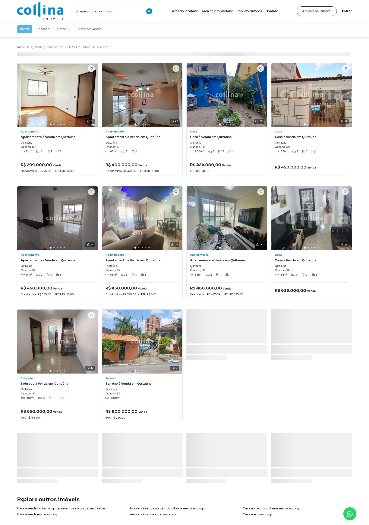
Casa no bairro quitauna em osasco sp (271, 508)
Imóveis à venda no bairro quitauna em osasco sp (167, 508)
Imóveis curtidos (249, 11)
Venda (25, 29)
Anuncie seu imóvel (316, 11)
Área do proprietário (217, 11)
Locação (43, 29)
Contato (271, 11)
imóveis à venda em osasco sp (153, 514)
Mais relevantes (90, 29)
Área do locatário (185, 11)
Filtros (62, 29)
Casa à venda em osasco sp (37, 514)
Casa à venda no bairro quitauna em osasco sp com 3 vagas (61, 508)
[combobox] (112, 11)
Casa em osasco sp (257, 514)
